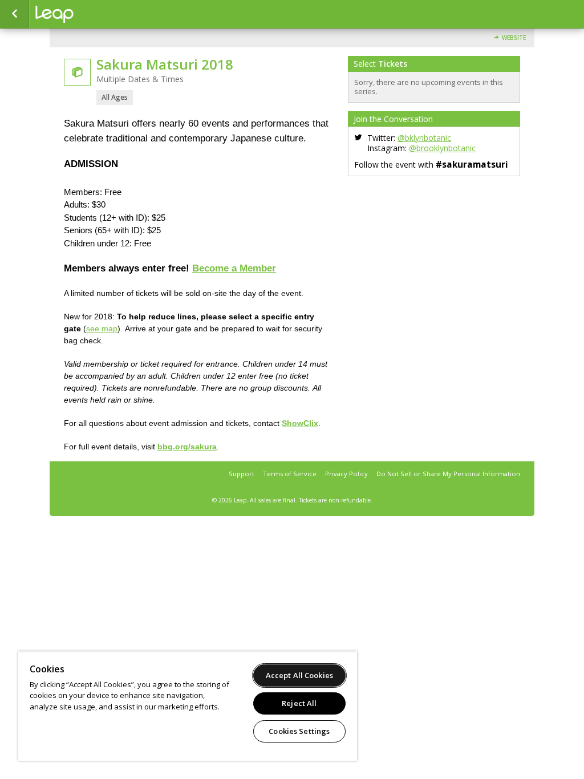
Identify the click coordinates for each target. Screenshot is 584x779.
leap (92, 14)
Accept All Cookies (299, 675)
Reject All (299, 703)
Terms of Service (290, 473)
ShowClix (300, 423)
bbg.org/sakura (187, 446)
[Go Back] (14, 14)
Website (514, 38)
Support (241, 473)
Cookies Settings (299, 731)
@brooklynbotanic (442, 148)
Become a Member (234, 268)
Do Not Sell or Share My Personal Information (448, 473)
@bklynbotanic (424, 137)
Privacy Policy (346, 473)
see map (101, 328)
